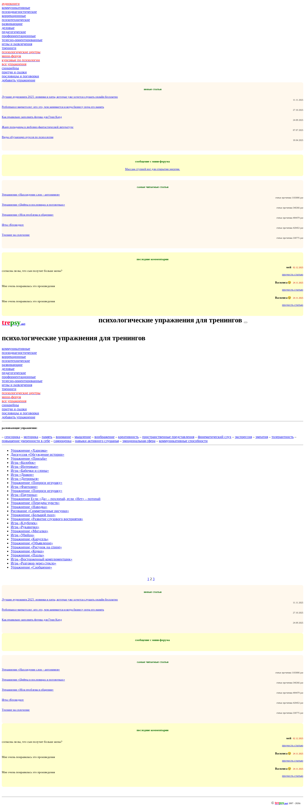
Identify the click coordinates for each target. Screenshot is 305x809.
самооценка (62, 441)
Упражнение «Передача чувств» (35, 503)
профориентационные (19, 36)
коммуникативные (16, 8)
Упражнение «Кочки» (27, 551)
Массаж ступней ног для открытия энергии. (152, 169)
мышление (83, 437)
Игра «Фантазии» (24, 487)
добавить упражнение (18, 80)
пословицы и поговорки (20, 76)
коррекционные (14, 16)
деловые (8, 28)
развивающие (12, 24)
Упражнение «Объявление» (32, 543)
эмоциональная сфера (138, 441)
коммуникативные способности (183, 441)
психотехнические (16, 20)
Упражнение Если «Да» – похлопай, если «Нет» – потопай (55, 499)
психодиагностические (19, 12)
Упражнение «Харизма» (29, 450)
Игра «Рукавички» (25, 527)
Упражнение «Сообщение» (31, 567)
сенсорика (12, 437)
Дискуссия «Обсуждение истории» (37, 454)
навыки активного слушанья (97, 441)
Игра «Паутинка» (24, 495)
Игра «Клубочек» (24, 523)
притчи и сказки (14, 72)
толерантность (283, 437)
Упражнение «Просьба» (29, 458)
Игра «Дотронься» (25, 479)
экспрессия (243, 437)
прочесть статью (292, 274)
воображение (104, 437)
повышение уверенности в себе (26, 441)
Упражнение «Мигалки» (29, 531)
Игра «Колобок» (23, 462)
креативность (128, 437)
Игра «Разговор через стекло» (33, 563)
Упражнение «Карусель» (29, 539)
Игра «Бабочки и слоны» (30, 471)
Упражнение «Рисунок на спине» (36, 547)
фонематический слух (214, 437)
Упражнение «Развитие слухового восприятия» (47, 519)
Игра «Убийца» (22, 535)
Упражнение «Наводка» (29, 507)
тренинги (9, 48)
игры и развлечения (17, 44)
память (47, 437)
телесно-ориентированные (22, 40)
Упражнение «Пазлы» (27, 555)
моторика (31, 437)
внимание (63, 437)
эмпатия (261, 437)
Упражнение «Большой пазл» (33, 515)
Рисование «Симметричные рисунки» (40, 511)
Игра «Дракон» (22, 475)
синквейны (10, 68)
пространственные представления (168, 437)
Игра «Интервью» (24, 466)
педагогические (14, 32)
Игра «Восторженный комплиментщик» (41, 559)
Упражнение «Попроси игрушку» (36, 483)
